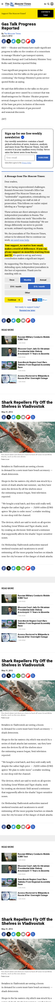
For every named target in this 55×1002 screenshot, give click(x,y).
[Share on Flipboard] (28, 41)
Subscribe (43, 158)
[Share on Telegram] (13, 41)
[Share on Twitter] (8, 41)
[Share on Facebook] (4, 41)
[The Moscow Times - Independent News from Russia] (18, 4)
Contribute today (45, 13)
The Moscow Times (12, 34)
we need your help (20, 240)
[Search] (48, 4)
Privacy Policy (26, 163)
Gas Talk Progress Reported (19, 26)
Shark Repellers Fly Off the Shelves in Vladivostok (27, 404)
